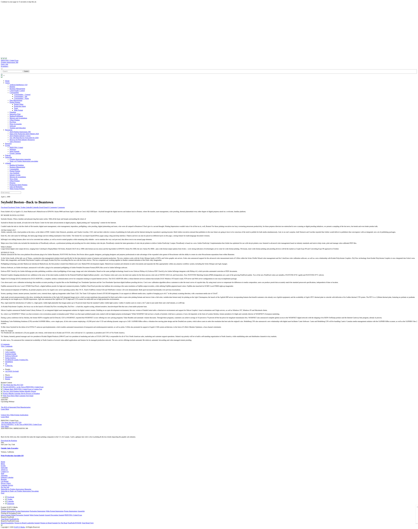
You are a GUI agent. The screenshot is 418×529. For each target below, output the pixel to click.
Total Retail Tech (88, 523)
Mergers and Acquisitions (18, 118)
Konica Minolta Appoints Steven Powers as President (21, 393)
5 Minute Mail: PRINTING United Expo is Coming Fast (22, 389)
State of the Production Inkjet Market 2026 (24, 134)
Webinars (13, 149)
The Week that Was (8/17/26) (13, 385)
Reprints (4, 479)
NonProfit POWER (74, 523)
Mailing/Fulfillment (16, 116)
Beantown (8, 377)
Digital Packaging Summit (20, 515)
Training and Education (18, 128)
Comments (61, 207)
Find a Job (4, 64)
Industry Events (15, 175)
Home (7, 81)
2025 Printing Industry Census (20, 136)
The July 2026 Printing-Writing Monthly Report (19, 391)
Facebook (10, 497)
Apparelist (81, 511)
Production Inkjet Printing (18, 185)
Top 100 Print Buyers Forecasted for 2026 (24, 138)
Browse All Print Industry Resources (22, 140)
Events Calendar (15, 153)
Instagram (10, 503)
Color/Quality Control (17, 91)
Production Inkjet (20, 106)
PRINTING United (16, 147)
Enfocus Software (11, 356)
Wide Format (18, 110)
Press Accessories (16, 124)
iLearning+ (4, 66)
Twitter (9, 499)
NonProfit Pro (14, 519)
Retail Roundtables (7, 523)
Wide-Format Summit (36, 515)
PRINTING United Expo (9, 60)
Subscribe (8, 157)
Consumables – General (22, 94)
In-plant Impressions (22, 511)
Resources (8, 130)
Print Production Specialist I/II (12, 456)
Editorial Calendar (7, 477)
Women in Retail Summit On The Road (53, 523)
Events (7, 145)
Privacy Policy (6, 483)
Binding (12, 87)
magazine (20, 159)
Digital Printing (15, 102)
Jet (6, 364)
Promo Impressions (70, 511)
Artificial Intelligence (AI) (18, 85)
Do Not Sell (5, 487)
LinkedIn (10, 501)
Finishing (13, 112)
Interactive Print (15, 114)
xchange (8, 163)
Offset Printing (15, 120)
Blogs (3, 464)
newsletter (24, 161)
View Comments (6, 346)
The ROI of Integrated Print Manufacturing (15, 407)
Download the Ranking (9, 441)
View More (5, 426)
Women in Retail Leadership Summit (27, 523)
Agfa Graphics (10, 352)
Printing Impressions (8, 511)
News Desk (14, 179)
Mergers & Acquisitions (18, 177)
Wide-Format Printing (17, 189)
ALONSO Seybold (12, 371)
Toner (16, 108)
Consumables (14, 92)
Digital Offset (18, 104)
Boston (7, 379)
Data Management (16, 100)
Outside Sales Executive (9, 448)
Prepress (12, 183)
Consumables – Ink (20, 96)
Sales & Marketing (16, 187)
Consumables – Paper (21, 98)
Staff (2, 473)
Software (13, 126)
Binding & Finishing (17, 165)
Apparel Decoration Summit (54, 515)
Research (8, 143)
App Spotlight (14, 173)
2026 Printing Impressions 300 (20, 132)
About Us (4, 469)
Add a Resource (15, 142)
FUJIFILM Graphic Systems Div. (16, 360)
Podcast (8, 155)
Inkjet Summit (14, 151)
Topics (7, 83)
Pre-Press (13, 122)
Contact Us (5, 471)
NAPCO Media (19, 527)
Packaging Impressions (38, 511)
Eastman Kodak (10, 354)
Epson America (10, 358)
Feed (2, 493)
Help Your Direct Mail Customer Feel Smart (18, 396)
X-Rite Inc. (9, 366)
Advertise (4, 475)
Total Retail (5, 519)
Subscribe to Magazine (16, 489)
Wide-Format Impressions (55, 511)
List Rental (4, 481)
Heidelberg (9, 362)
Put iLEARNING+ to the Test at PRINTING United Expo (23, 387)
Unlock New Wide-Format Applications (14, 415)
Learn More (5, 409)
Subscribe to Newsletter (20, 491)
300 (9, 62)
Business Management (17, 89)
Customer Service (7, 485)
